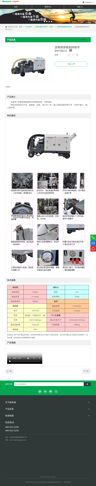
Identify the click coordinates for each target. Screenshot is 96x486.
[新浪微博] (45, 391)
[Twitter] (56, 391)
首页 (16, 7)
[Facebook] (51, 391)
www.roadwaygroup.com (17, 440)
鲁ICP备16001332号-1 (48, 477)
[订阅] (87, 384)
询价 (70, 64)
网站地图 (67, 482)
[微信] (40, 391)
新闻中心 (48, 7)
